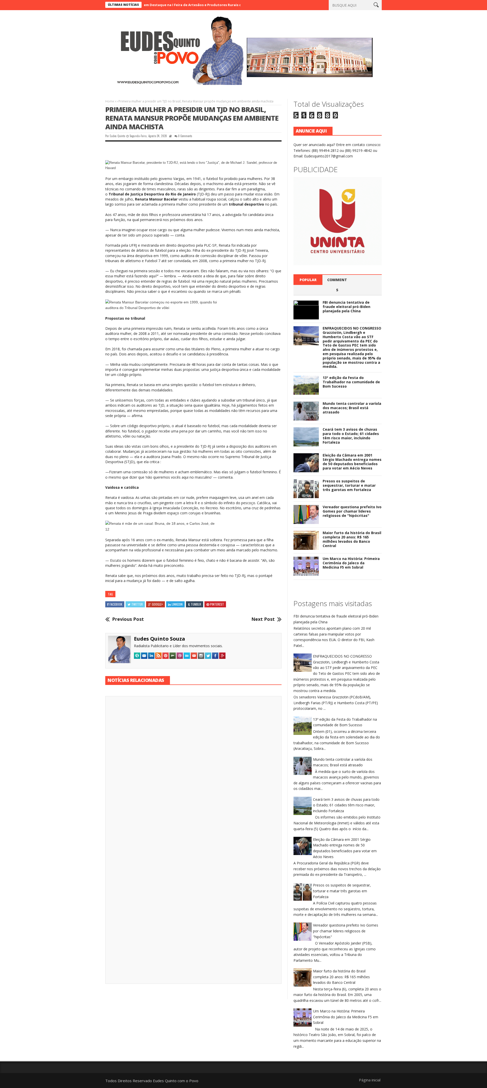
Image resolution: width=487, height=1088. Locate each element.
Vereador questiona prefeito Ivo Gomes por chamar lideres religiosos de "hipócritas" (352, 511)
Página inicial (369, 1079)
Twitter (137, 604)
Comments (337, 284)
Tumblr (196, 604)
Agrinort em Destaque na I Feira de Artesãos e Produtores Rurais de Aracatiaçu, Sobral (168, 5)
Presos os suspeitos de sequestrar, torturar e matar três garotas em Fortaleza (349, 485)
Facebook (116, 604)
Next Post (263, 619)
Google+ (157, 604)
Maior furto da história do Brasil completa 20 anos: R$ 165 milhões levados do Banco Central (352, 539)
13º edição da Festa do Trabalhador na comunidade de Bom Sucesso (351, 382)
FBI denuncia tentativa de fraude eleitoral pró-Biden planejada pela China (346, 306)
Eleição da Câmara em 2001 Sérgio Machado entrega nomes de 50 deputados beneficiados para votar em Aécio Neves (352, 461)
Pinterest (217, 604)
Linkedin (177, 604)
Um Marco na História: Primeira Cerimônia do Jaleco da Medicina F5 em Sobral (351, 563)
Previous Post (128, 619)
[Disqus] (193, 770)
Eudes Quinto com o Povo (175, 1080)
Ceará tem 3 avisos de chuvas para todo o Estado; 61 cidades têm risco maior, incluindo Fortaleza (351, 435)
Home (109, 101)
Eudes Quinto (117, 136)
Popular (308, 279)
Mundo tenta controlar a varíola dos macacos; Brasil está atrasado (352, 407)
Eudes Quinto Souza (159, 638)
